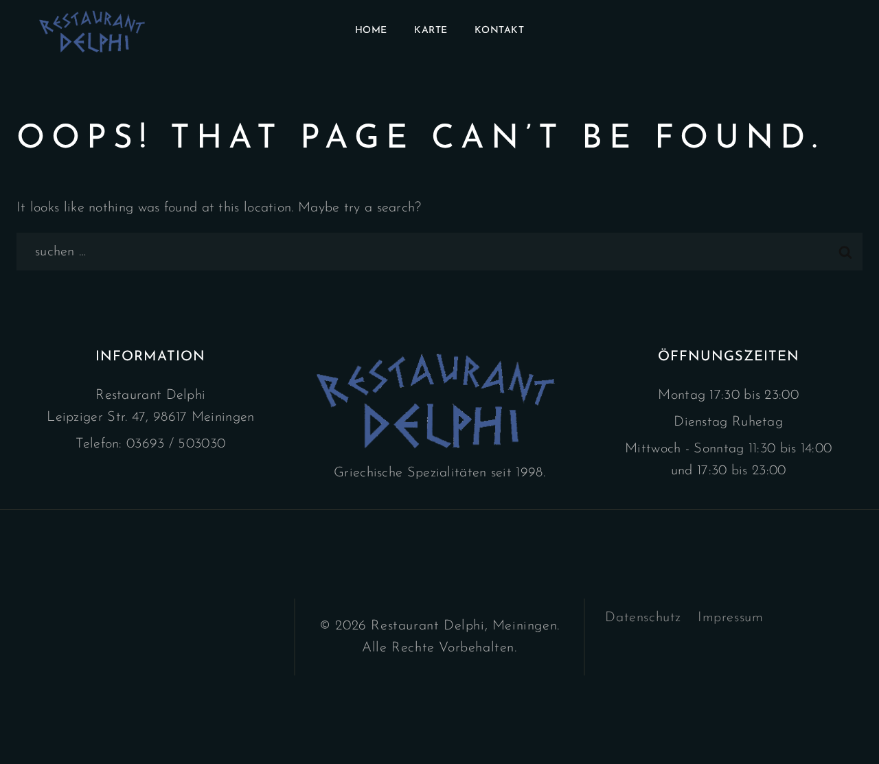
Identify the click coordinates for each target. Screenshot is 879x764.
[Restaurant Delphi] (93, 31)
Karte (431, 30)
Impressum (730, 618)
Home (371, 30)
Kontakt (500, 30)
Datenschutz (643, 618)
